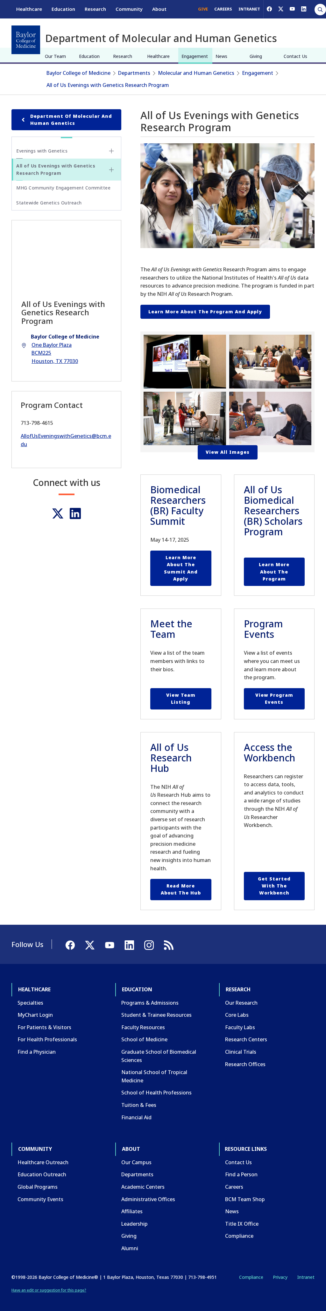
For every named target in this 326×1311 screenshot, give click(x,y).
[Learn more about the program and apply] (227, 195)
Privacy (280, 1277)
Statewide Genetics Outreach (49, 203)
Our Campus (136, 1162)
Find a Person (241, 1174)
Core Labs (237, 1014)
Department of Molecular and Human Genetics (71, 119)
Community (129, 9)
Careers (234, 1186)
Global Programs (38, 1186)
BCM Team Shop (245, 1199)
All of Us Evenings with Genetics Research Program (107, 85)
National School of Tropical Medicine (154, 1076)
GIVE (203, 9)
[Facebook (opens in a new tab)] (269, 9)
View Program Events (274, 698)
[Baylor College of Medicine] (25, 39)
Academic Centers (143, 1186)
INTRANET (249, 9)
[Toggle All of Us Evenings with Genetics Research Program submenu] (111, 169)
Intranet (306, 1277)
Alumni (129, 1248)
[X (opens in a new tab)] (280, 9)
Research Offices (245, 1064)
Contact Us (295, 56)
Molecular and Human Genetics (196, 72)
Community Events (40, 1199)
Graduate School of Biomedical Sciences (158, 1056)
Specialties (30, 1002)
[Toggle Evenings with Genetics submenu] (111, 151)
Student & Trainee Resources (156, 1014)
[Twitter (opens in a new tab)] (57, 513)
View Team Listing (180, 698)
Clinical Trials (240, 1051)
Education (63, 9)
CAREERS (223, 9)
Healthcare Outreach (43, 1162)
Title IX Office (242, 1223)
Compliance (239, 1235)
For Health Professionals (47, 1039)
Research (95, 9)
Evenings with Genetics (41, 151)
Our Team (55, 56)
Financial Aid (136, 1117)
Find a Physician (37, 1051)
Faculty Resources (143, 1027)
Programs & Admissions (150, 1002)
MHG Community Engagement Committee (63, 188)
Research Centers (246, 1039)
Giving (256, 56)
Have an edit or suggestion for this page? (48, 1290)
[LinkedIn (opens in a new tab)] (303, 9)
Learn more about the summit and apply (181, 568)
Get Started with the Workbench (274, 886)
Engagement (194, 56)
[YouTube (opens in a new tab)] (292, 9)
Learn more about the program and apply (205, 312)
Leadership (134, 1223)
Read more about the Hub (181, 889)
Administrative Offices (148, 1199)
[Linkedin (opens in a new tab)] (75, 513)
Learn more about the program (274, 571)
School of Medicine (144, 1039)
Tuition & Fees (138, 1104)
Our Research (241, 1002)
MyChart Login (35, 1014)
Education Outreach (42, 1174)
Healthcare (29, 9)
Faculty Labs (240, 1027)
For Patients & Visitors (44, 1027)
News (221, 56)
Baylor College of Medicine (78, 72)
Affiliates (132, 1211)
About (159, 9)
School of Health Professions (156, 1092)
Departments (134, 72)
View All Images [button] (228, 452)
